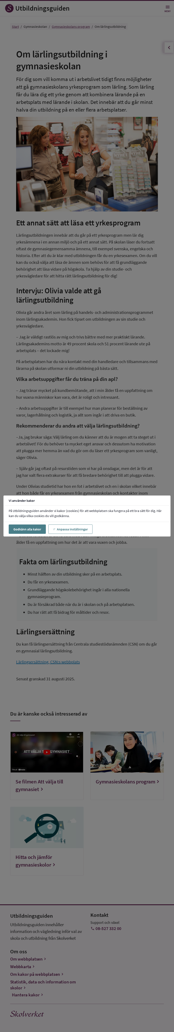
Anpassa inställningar (72, 529)
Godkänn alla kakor (27, 529)
